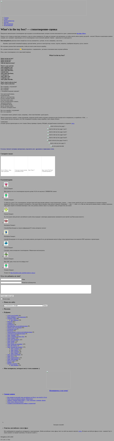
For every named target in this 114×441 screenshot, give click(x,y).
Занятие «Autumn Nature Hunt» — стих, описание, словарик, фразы (26, 400)
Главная (6, 17)
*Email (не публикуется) (29, 282)
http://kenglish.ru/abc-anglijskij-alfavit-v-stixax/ (22, 273)
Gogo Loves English (12, 315)
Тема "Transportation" (13, 357)
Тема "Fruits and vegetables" (15, 344)
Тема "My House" (12, 345)
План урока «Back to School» (15, 402)
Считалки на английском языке (16, 333)
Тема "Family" (11, 341)
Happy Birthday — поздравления (16, 317)
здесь (72, 123)
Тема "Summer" (15, 351)
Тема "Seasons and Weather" (15, 347)
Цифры (9, 362)
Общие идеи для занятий (14, 327)
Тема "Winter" (14, 353)
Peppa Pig (10, 321)
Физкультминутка (9, 20)
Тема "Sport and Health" (14, 354)
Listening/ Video (11, 318)
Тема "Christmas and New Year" (16, 336)
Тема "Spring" (14, 350)
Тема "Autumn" (15, 348)
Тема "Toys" (10, 356)
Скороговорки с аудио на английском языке (19, 332)
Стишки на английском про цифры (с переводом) (21, 403)
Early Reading (14, 365)
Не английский (8, 25)
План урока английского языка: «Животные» (20, 399)
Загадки (6, 22)
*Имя (23, 279)
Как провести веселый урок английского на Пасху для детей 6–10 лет (27, 397)
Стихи (6, 19)
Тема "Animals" (11, 335)
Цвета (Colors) (11, 360)
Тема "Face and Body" (13, 339)
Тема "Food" (10, 342)
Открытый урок (11, 329)
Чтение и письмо (12, 363)
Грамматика (10, 324)
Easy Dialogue (14, 320)
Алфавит (9, 323)
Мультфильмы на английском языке (17, 326)
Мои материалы (8, 23)
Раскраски (10, 330)
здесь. (80, 431)
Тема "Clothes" (11, 338)
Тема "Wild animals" (12, 359)
